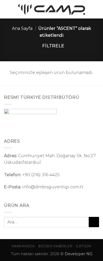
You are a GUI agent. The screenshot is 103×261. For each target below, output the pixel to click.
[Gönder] (94, 222)
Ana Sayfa (22, 28)
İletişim (83, 246)
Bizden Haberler (55, 246)
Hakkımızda (23, 246)
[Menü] (7, 9)
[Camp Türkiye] (51, 9)
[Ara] (97, 9)
